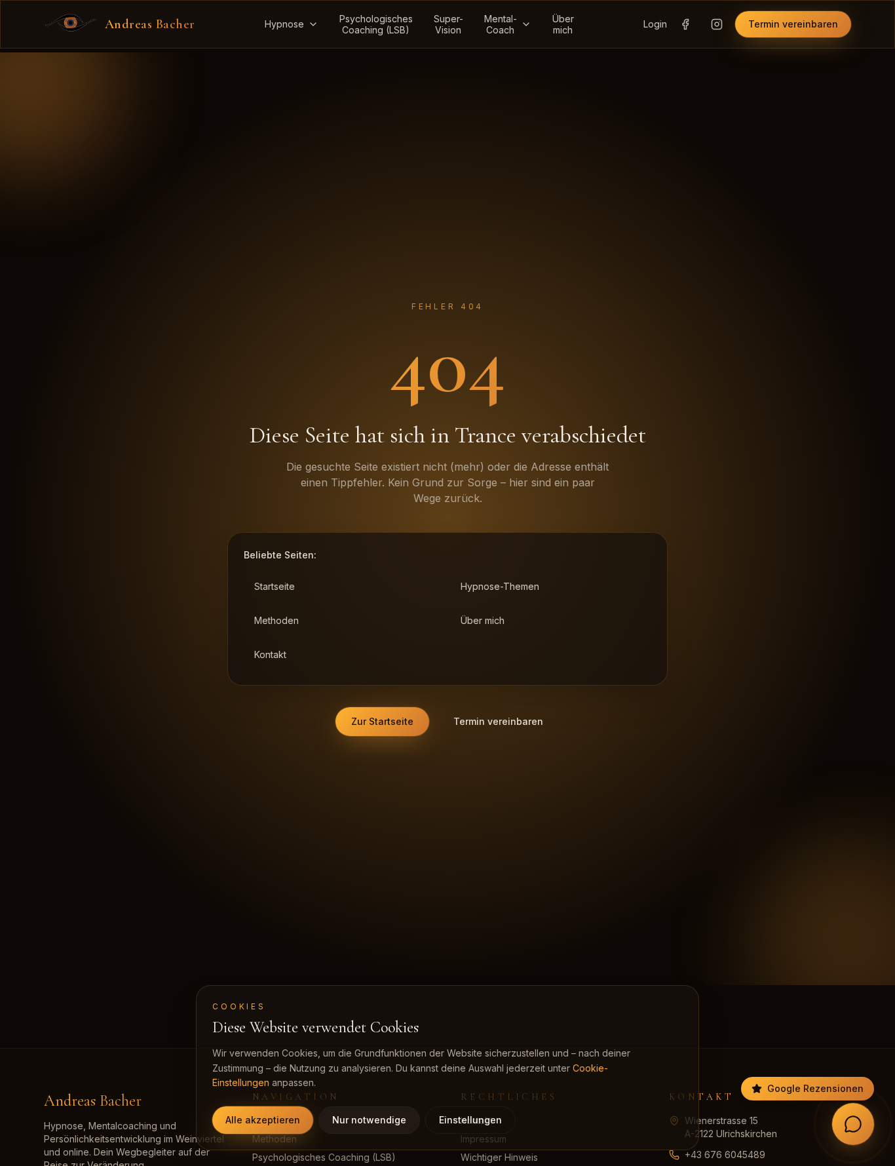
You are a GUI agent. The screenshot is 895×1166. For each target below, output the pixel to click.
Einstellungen (470, 1119)
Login (655, 23)
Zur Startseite (382, 721)
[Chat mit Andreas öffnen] (853, 1124)
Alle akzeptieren (262, 1119)
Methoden (276, 620)
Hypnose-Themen (500, 586)
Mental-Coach (500, 24)
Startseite (274, 586)
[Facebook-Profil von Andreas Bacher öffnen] (685, 24)
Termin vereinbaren (793, 23)
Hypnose (284, 23)
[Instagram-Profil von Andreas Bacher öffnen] (717, 24)
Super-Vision (448, 24)
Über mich (483, 620)
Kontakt (270, 654)
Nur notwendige (369, 1119)
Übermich (563, 24)
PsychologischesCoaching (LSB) (376, 24)
